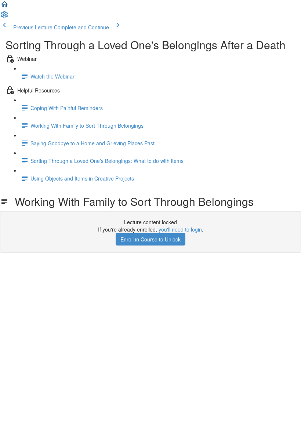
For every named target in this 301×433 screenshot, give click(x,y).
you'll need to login (180, 229)
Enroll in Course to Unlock (150, 239)
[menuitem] (4, 17)
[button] (4, 6)
